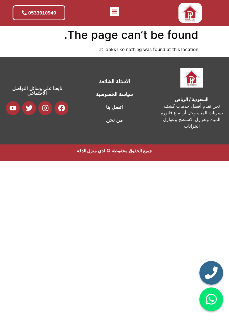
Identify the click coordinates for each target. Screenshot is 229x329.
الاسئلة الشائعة (114, 81)
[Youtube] (13, 108)
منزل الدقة (87, 150)
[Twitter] (29, 108)
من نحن (114, 120)
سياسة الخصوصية (114, 94)
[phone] (211, 273)
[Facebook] (61, 108)
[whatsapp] (211, 299)
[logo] (190, 13)
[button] (114, 11)
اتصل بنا (114, 107)
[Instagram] (45, 108)
